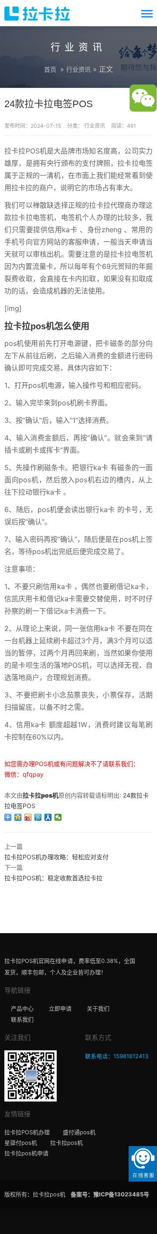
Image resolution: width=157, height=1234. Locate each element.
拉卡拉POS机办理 (27, 1132)
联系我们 (22, 1019)
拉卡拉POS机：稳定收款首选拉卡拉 (53, 878)
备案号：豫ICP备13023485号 (110, 1194)
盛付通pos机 (79, 1132)
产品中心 (22, 1008)
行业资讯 (78, 69)
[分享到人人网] (48, 817)
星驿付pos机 (20, 1142)
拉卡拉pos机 (40, 795)
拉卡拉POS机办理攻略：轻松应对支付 (56, 857)
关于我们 (98, 1008)
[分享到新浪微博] (28, 817)
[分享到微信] (58, 817)
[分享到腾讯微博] (38, 817)
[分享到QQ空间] (18, 817)
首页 (50, 69)
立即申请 (60, 1008)
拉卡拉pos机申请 (26, 1153)
